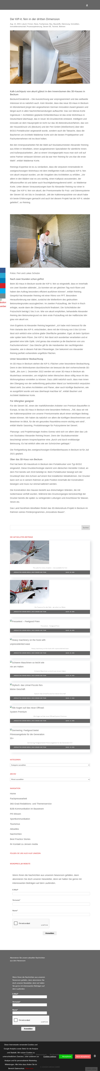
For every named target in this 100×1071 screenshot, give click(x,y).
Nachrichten (16, 834)
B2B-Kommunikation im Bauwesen (27, 809)
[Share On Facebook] (2, 270)
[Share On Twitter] (2, 275)
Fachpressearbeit (18, 798)
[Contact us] (2, 296)
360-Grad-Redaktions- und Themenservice (31, 804)
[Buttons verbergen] (3, 306)
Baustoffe (57, 24)
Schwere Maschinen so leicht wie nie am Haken (50, 671)
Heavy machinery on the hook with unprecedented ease (50, 648)
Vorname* (16, 900)
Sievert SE (47, 26)
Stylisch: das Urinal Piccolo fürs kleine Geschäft (50, 694)
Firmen (30, 24)
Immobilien (75, 24)
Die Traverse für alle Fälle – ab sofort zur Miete (50, 607)
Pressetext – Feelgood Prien (50, 626)
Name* (15, 911)
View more (29, 1068)
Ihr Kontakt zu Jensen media (24, 844)
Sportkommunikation (20, 819)
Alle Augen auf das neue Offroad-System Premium (50, 716)
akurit (24, 24)
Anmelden (49, 933)
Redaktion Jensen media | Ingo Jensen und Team (30, 572)
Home (13, 793)
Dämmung (66, 24)
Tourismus (15, 824)
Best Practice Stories (20, 839)
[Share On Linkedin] (2, 280)
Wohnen (62, 26)
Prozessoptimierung (34, 26)
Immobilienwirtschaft (18, 26)
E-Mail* (15, 890)
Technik (55, 26)
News (36, 24)
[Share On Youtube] (2, 285)
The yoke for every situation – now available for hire (50, 568)
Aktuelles (14, 829)
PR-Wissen (15, 814)
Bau (50, 24)
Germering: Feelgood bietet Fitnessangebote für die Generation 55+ (50, 743)
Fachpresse (43, 24)
